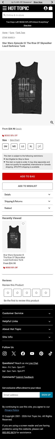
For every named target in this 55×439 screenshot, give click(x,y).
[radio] (5, 146)
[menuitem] (51, 8)
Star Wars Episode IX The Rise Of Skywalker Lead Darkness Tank (14, 257)
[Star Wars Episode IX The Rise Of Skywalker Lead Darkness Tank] (14, 237)
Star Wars (8, 37)
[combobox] (27, 15)
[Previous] (3, 2)
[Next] (52, 2)
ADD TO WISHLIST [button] (27, 186)
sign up (46, 395)
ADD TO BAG (27, 176)
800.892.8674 (9, 432)
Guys (12, 32)
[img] (4, 353)
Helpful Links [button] (10, 321)
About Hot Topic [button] (11, 329)
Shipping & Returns (13, 201)
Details (8, 194)
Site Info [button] (7, 336)
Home (4, 32)
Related (8, 208)
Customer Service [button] (13, 313)
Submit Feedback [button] (25, 377)
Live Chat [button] (33, 363)
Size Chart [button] (15, 140)
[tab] (27, 88)
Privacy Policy (12, 410)
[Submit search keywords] (4, 15)
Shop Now (38, 2)
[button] (4, 8)
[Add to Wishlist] (23, 224)
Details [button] (19, 129)
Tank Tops (20, 32)
